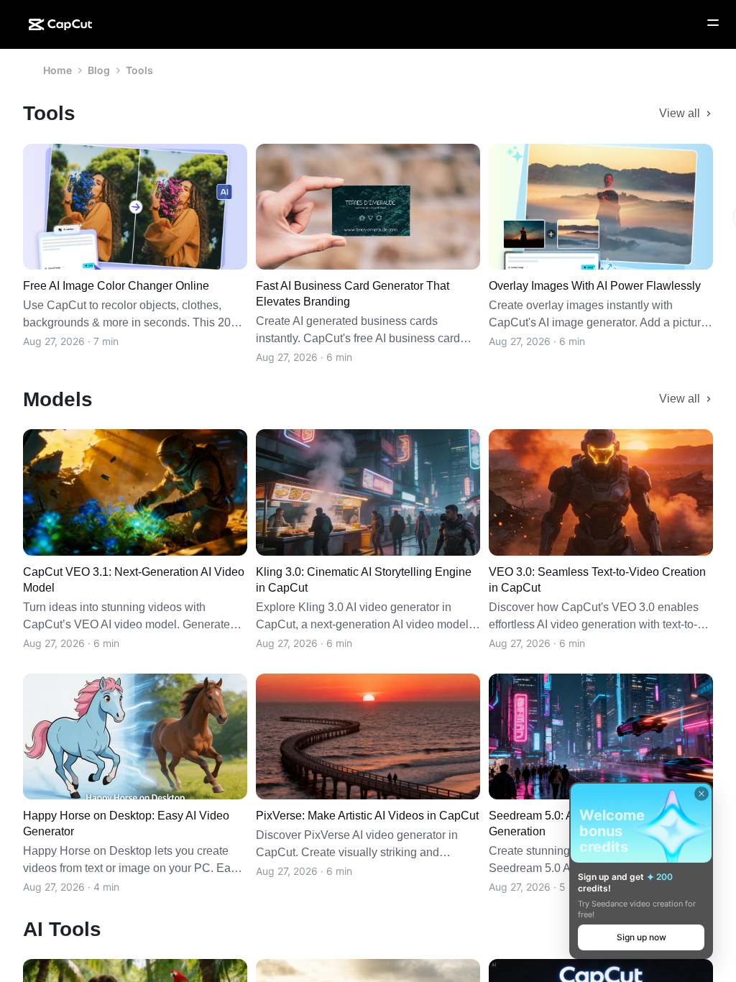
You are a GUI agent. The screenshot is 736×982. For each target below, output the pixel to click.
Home (57, 70)
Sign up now (641, 937)
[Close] (701, 793)
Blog (99, 70)
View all (679, 113)
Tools (139, 70)
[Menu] (713, 23)
